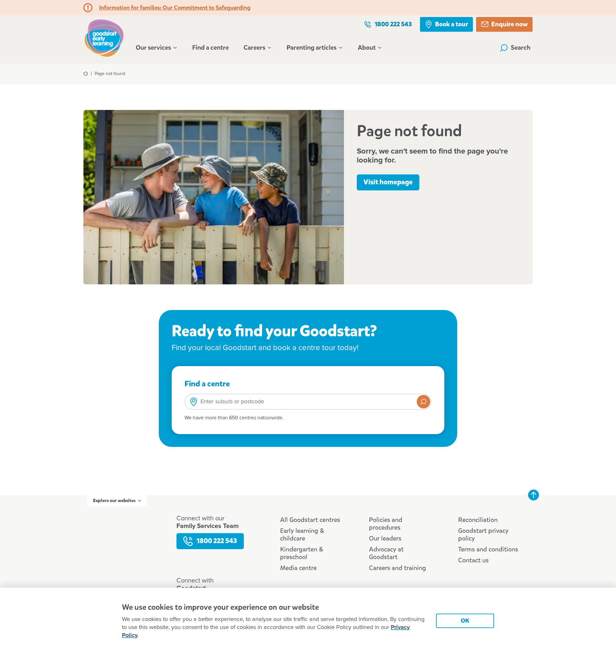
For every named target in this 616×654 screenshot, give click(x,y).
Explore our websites (114, 501)
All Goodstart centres (310, 520)
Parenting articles (312, 47)
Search (521, 47)
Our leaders (385, 538)
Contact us (473, 560)
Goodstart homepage (105, 37)
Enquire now (509, 24)
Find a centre (210, 47)
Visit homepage (388, 182)
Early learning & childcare (302, 534)
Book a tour (451, 24)
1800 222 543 (393, 24)
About (367, 47)
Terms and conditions (488, 549)
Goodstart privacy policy (483, 534)
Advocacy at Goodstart (386, 553)
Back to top (533, 495)
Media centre (298, 568)
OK (465, 620)
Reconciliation (478, 520)
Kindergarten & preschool (301, 553)
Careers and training (397, 568)
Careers (254, 47)
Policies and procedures (385, 524)
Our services (153, 47)
